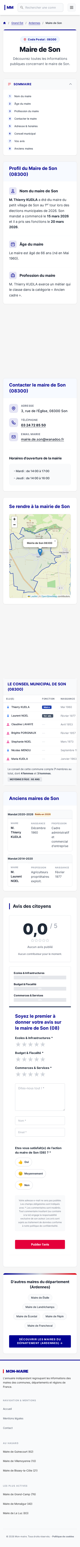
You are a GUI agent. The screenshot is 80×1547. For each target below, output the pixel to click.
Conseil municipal (22, 133)
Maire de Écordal (26, 1316)
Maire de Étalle (40, 1297)
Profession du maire (24, 111)
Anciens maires (21, 148)
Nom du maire (20, 96)
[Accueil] (4, 22)
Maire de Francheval (40, 1325)
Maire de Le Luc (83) (15, 1513)
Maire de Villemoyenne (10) (19, 1461)
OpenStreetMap (49, 596)
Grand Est (17, 22)
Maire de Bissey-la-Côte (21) (20, 1470)
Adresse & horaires (23, 126)
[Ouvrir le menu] (72, 7)
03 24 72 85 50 (33, 425)
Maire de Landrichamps (40, 1307)
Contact (8, 1427)
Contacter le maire (23, 118)
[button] (40, 552)
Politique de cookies (63, 1536)
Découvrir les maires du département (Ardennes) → (40, 1341)
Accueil (7, 1408)
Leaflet (33, 596)
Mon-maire (17, 1371)
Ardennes (34, 22)
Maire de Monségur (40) (17, 1503)
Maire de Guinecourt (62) (18, 1451)
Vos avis (17, 141)
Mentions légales (13, 1418)
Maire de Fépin (55, 1316)
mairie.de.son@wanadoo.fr (42, 439)
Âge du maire (20, 103)
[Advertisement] (40, 341)
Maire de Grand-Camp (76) (19, 1494)
